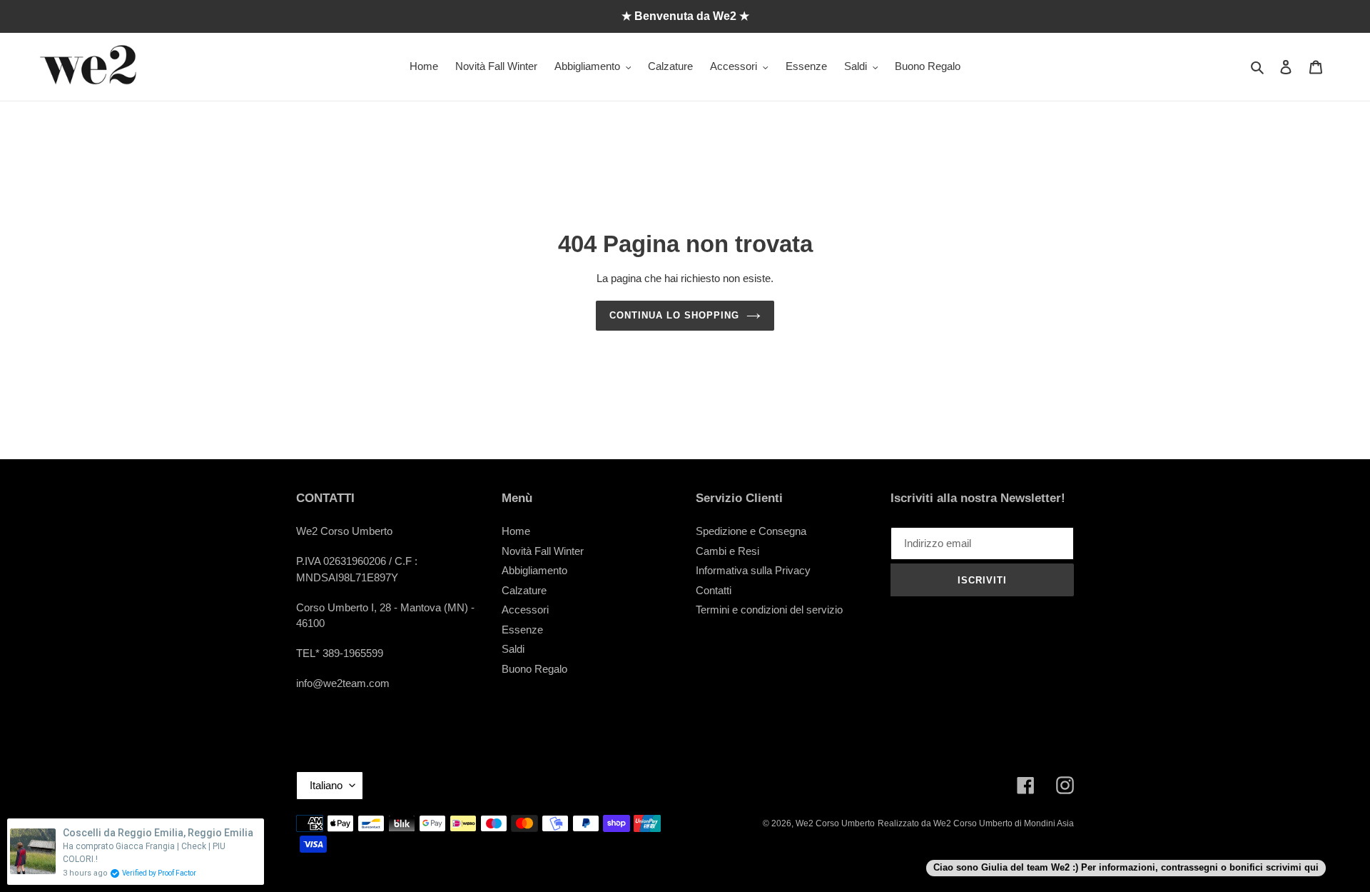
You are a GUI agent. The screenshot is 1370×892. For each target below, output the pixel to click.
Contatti (713, 590)
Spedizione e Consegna (751, 531)
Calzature (524, 590)
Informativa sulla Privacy (753, 570)
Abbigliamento (534, 570)
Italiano (326, 785)
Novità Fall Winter (543, 551)
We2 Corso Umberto (835, 823)
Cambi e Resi (727, 551)
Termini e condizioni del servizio (769, 609)
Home (516, 531)
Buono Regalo (534, 669)
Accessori (525, 609)
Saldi (513, 649)
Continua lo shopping (674, 315)
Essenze (522, 629)
